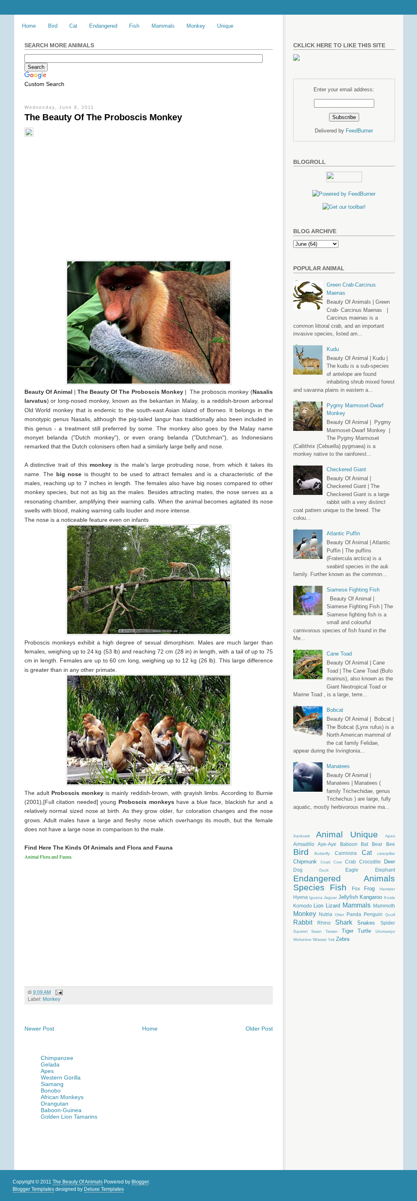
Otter (339, 914)
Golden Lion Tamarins (69, 1116)
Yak (331, 939)
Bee (390, 844)
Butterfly (322, 853)
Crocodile (370, 861)
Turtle (364, 931)
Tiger (347, 931)
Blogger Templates (33, 1189)
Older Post (259, 1028)
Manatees (338, 766)
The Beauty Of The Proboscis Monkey (103, 117)
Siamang (52, 1084)
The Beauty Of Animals (78, 1182)
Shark (343, 922)
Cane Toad (339, 654)
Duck (324, 870)
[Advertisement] (87, 190)
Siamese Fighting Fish (353, 590)
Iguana (316, 897)
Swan (316, 931)
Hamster (387, 889)
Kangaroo (371, 897)
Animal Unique (347, 834)
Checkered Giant (346, 469)
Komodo (302, 905)
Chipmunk (305, 862)
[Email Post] (58, 992)
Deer (389, 862)
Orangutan (54, 1103)
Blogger (140, 1182)
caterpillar (386, 853)
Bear (377, 844)
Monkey (196, 26)
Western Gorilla (61, 1077)
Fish (134, 26)
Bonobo (51, 1090)
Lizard (333, 906)
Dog (298, 869)
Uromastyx (385, 931)
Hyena (300, 897)
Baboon (349, 844)
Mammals (163, 26)
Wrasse (320, 939)
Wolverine (302, 939)
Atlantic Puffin (343, 533)
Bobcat (335, 710)
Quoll (390, 914)
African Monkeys (62, 1097)
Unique (225, 26)
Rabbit (302, 922)
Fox (356, 888)
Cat (73, 26)
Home (29, 26)
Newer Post (39, 1028)
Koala (389, 897)
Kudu (333, 349)
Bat (364, 844)
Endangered (103, 26)
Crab (350, 861)
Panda (354, 914)
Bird (52, 26)
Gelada (50, 1064)
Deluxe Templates (104, 1189)
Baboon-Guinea (61, 1110)
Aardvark (301, 836)
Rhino (324, 922)
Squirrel (300, 931)
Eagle (351, 869)
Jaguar (330, 897)
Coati (325, 862)
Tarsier (331, 931)
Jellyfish (348, 897)
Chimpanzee (57, 1058)
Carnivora (346, 853)
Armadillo (303, 844)
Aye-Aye (327, 844)
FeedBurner (359, 131)
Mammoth (384, 905)
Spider (387, 922)
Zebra (342, 939)
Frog (369, 888)
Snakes (366, 923)
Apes (47, 1071)
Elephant (385, 869)
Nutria (325, 914)
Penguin (373, 914)
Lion (318, 906)
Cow (338, 862)
